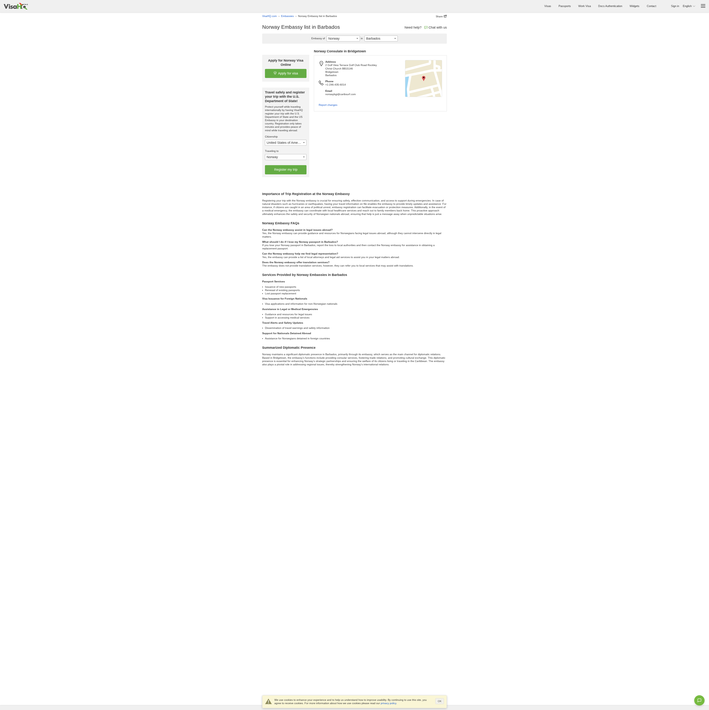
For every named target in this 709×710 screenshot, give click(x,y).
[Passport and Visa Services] (16, 6)
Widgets (634, 6)
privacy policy (388, 703)
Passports (565, 6)
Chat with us (438, 27)
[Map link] (423, 78)
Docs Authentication (610, 6)
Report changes (328, 104)
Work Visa (584, 6)
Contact (651, 6)
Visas (547, 6)
